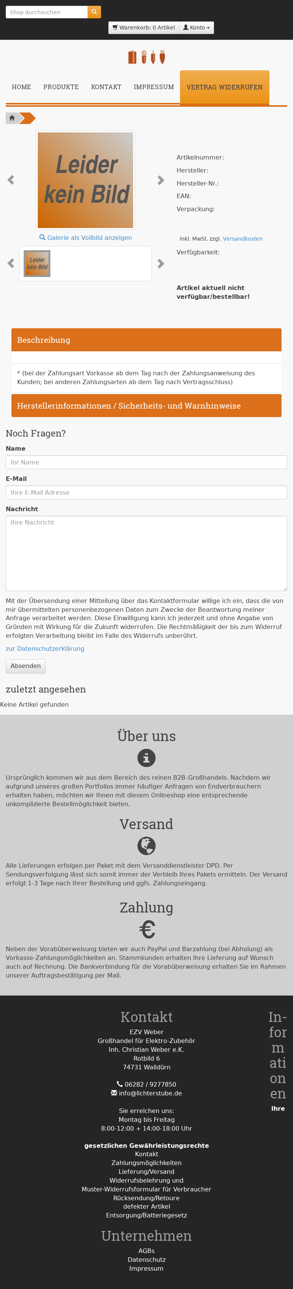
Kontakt (106, 87)
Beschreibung (43, 339)
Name (16, 448)
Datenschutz (147, 1259)
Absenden (26, 666)
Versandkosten (243, 239)
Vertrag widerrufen (224, 87)
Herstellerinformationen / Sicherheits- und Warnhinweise (129, 405)
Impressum (154, 87)
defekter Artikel (146, 1206)
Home (21, 87)
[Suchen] (94, 12)
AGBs (146, 1251)
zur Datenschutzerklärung (45, 648)
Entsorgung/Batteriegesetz (146, 1215)
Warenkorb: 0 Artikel (146, 27)
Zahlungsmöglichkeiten (146, 1163)
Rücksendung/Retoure (146, 1198)
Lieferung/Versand (146, 1171)
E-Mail (16, 478)
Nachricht (22, 509)
